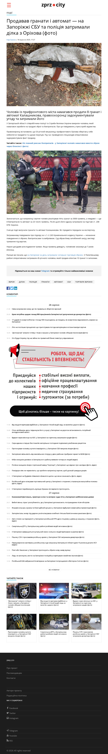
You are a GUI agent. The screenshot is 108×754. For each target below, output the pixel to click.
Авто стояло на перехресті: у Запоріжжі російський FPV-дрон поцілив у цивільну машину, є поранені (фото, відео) (56, 520)
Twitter (12, 713)
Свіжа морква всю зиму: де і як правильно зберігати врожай (36, 309)
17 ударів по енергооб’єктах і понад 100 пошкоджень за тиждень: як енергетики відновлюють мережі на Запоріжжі (54, 321)
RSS (11, 740)
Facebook (13, 708)
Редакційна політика (16, 695)
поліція (33, 282)
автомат (58, 282)
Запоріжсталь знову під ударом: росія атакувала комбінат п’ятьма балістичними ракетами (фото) (52, 513)
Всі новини (54, 570)
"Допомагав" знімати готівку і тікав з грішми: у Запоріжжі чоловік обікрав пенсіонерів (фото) (50, 333)
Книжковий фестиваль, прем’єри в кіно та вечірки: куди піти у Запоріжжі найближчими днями (53, 497)
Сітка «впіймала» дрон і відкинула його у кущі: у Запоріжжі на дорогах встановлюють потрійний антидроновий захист (51, 431)
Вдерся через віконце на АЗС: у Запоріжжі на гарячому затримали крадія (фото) (44, 438)
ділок (22, 282)
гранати (45, 282)
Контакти (11, 678)
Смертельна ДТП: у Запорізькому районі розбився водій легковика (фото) (42, 526)
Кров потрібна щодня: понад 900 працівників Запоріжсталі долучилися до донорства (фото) (51, 314)
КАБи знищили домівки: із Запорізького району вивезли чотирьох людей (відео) (45, 460)
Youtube (13, 735)
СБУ (69, 282)
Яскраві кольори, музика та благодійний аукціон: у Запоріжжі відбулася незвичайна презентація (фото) (54, 508)
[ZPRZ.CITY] (53, 5)
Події (9, 12)
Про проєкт (12, 668)
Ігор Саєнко (11, 40)
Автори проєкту (14, 690)
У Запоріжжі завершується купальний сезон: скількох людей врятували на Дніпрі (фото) (48, 532)
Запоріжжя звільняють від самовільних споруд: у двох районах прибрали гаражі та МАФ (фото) (51, 454)
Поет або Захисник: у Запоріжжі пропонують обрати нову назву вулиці (41, 550)
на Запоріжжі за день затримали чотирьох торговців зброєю (55, 255)
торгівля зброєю (83, 282)
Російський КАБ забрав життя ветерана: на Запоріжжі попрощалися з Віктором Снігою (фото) (50, 561)
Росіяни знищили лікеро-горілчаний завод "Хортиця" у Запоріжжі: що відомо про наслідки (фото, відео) (54, 465)
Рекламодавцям (14, 673)
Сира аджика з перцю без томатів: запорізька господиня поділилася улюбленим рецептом (49, 443)
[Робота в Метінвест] (54, 382)
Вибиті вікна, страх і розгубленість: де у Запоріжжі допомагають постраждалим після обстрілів (50, 502)
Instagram (13, 718)
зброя (11, 282)
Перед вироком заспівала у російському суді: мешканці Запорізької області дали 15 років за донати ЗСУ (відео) (54, 544)
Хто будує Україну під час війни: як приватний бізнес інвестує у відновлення (42, 338)
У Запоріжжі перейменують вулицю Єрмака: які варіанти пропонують (41, 489)
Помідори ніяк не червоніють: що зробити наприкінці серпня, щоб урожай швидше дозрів (49, 471)
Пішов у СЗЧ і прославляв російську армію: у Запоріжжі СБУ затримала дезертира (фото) (48, 537)
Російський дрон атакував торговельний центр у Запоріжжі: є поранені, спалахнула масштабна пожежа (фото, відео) (54, 482)
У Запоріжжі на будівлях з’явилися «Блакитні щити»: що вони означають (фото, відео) (47, 476)
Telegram (45, 271)
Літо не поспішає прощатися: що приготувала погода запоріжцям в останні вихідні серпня (49, 327)
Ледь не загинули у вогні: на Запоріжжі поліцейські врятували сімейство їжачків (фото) (47, 556)
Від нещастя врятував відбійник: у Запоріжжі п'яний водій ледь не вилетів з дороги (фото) (48, 425)
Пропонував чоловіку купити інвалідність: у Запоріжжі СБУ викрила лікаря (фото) (45, 449)
